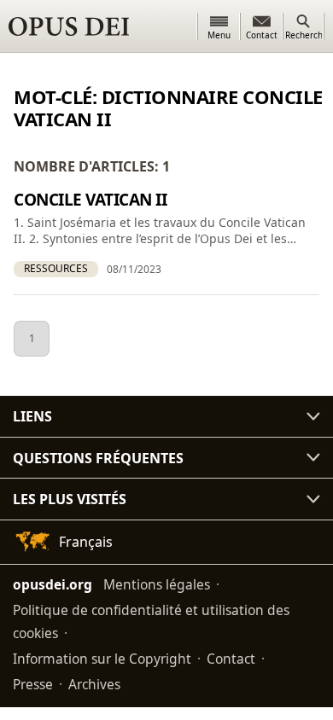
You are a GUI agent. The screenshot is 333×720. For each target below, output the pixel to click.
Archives (94, 684)
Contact (231, 658)
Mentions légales (156, 584)
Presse (33, 684)
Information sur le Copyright (102, 658)
